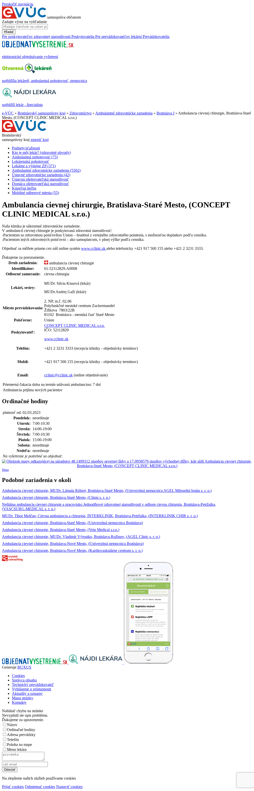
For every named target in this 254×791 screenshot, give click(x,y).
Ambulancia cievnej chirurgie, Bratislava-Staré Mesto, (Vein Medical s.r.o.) (60, 530)
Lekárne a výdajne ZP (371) (34, 166)
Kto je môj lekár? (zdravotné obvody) (41, 152)
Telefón (13, 739)
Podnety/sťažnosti (26, 148)
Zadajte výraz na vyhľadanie (24, 22)
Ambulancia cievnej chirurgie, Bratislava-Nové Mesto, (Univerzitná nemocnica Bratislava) (73, 543)
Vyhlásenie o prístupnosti (31, 689)
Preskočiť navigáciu (17, 4)
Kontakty (19, 702)
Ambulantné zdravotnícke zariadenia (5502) (46, 170)
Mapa (5, 470)
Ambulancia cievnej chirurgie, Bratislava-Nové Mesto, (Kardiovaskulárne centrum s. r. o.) (72, 550)
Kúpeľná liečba (24, 188)
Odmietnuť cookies (40, 787)
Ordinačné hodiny (21, 730)
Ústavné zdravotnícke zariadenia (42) (41, 175)
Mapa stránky (22, 698)
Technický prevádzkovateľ (33, 684)
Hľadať (9, 32)
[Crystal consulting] (12, 560)
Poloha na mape (19, 744)
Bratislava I (165, 113)
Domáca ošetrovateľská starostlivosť (40, 184)
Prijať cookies (13, 787)
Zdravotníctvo (80, 113)
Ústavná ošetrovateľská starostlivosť (40, 179)
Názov (12, 725)
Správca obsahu (24, 680)
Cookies (18, 676)
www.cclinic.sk (93, 248)
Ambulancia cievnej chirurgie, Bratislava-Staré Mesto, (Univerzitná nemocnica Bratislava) (72, 523)
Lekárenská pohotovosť (30, 161)
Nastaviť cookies (69, 787)
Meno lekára (17, 749)
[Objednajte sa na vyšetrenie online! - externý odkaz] (35, 663)
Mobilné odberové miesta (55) (35, 193)
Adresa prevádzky (21, 735)
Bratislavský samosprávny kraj (41, 113)
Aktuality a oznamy (27, 693)
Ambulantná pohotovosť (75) (35, 157)
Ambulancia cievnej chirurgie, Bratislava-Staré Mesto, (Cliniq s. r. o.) (56, 497)
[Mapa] (127, 463)
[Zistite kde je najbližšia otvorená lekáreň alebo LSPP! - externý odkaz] (148, 663)
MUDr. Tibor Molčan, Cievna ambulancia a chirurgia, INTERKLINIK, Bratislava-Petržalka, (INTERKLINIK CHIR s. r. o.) (100, 516)
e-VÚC (8, 113)
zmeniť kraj (40, 140)
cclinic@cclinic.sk (58, 375)
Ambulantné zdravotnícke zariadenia (124, 113)
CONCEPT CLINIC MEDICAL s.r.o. (74, 325)
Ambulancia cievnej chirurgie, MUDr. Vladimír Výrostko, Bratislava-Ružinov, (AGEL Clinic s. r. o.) (81, 537)
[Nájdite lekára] (96, 663)
